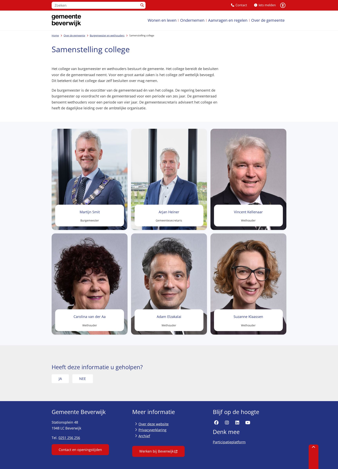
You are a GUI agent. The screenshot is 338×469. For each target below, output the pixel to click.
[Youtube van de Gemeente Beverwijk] (247, 422)
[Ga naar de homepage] (66, 20)
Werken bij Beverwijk (156, 451)
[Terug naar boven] (313, 457)
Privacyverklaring (152, 430)
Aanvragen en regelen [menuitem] (227, 20)
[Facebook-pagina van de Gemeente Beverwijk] (216, 422)
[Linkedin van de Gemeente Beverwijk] (237, 422)
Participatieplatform (229, 442)
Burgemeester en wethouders (107, 35)
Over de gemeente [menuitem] (268, 20)
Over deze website (153, 424)
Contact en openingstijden (80, 449)
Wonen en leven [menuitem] (162, 20)
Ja (60, 378)
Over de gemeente (74, 35)
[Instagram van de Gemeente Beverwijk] (226, 422)
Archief (144, 436)
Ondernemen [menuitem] (192, 20)
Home (55, 35)
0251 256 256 (69, 437)
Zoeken (142, 5)
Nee (82, 378)
